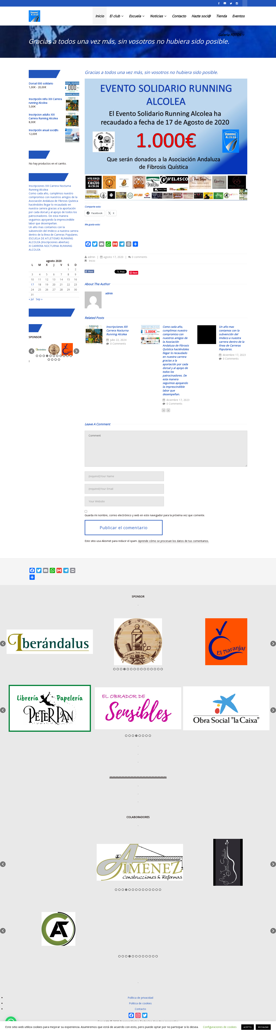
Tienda (221, 16)
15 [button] (59, 359)
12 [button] (49, 359)
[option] (41, 349)
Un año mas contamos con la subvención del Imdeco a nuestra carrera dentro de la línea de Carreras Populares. (231, 338)
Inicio (99, 16)
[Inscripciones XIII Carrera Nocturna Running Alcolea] (94, 334)
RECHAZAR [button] (263, 1027)
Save (135, 272)
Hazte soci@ (201, 16)
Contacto (179, 16)
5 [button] (50, 356)
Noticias (157, 16)
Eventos (238, 16)
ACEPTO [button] (248, 1027)
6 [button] (54, 356)
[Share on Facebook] (90, 272)
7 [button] (57, 356)
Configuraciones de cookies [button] (220, 1027)
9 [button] (64, 356)
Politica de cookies (140, 1003)
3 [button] (44, 356)
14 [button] (55, 359)
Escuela (135, 16)
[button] (31, 351)
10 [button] (67, 356)
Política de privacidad (140, 997)
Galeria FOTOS (230, 34)
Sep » (39, 299)
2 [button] (40, 356)
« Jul (31, 299)
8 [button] (61, 356)
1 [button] (37, 356)
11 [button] (71, 356)
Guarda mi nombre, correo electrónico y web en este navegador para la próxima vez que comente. (145, 515)
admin (91, 257)
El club (115, 16)
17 (32, 284)
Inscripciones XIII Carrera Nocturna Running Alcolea (117, 330)
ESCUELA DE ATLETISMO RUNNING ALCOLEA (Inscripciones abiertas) (51, 240)
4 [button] (47, 356)
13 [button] (52, 359)
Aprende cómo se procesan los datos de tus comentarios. (173, 541)
